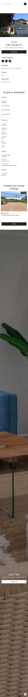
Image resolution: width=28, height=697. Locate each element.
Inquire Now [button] (14, 51)
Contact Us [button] (14, 581)
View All (14, 223)
